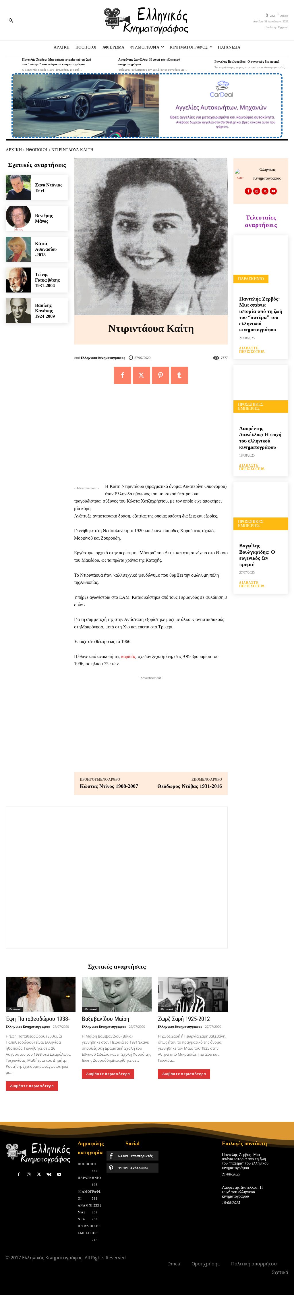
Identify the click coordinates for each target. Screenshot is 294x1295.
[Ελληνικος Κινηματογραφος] (241, 174)
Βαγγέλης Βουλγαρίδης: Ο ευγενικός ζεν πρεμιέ (246, 61)
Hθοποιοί (36, 150)
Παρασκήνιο (251, 279)
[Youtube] (273, 191)
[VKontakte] (49, 1174)
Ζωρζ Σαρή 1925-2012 (184, 1018)
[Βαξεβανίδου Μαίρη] (117, 994)
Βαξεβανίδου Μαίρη (105, 1018)
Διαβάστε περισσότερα (32, 1086)
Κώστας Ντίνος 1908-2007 (109, 786)
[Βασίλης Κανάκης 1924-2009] (18, 310)
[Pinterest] (160, 375)
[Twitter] (141, 375)
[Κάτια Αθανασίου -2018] (18, 249)
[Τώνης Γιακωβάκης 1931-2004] (18, 280)
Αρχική (14, 150)
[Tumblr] (179, 375)
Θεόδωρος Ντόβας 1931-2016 (189, 786)
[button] (11, 20)
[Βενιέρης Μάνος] (18, 218)
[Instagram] (256, 191)
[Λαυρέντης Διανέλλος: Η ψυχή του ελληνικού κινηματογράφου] (108, 64)
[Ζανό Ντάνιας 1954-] (18, 187)
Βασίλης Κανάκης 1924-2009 (45, 311)
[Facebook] (122, 375)
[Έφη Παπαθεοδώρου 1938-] (41, 994)
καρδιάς (128, 656)
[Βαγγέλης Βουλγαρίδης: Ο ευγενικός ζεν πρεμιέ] (204, 64)
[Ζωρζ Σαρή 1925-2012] (193, 994)
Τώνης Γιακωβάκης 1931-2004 (47, 280)
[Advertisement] (151, 436)
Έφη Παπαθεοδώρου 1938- (38, 1018)
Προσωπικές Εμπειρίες (250, 406)
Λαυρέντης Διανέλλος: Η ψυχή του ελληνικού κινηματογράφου (260, 438)
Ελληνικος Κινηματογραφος (103, 357)
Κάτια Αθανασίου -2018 (46, 249)
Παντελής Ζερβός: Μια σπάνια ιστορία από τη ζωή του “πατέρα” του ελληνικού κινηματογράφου (260, 314)
